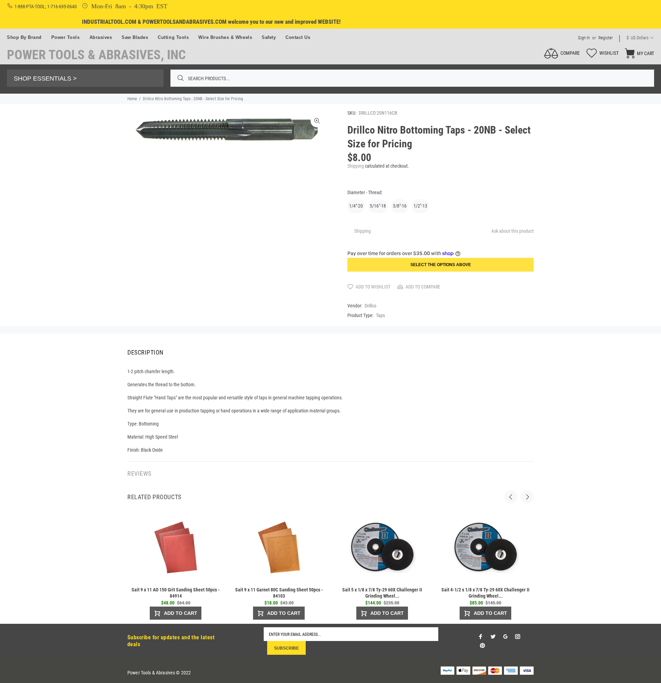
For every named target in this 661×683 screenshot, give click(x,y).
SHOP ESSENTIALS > (45, 78)
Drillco (370, 305)
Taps (380, 315)
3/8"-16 (400, 206)
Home (132, 98)
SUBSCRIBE (286, 648)
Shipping (355, 166)
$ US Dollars (638, 37)
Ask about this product (512, 231)
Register (605, 37)
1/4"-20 (356, 206)
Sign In (584, 37)
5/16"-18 (378, 206)
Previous (510, 496)
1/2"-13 (420, 206)
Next (527, 496)
